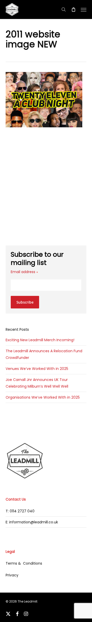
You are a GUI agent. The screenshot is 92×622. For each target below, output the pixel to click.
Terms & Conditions (24, 563)
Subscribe (24, 302)
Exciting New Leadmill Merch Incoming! (40, 340)
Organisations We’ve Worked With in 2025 (43, 397)
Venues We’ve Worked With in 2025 (37, 368)
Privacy (12, 575)
